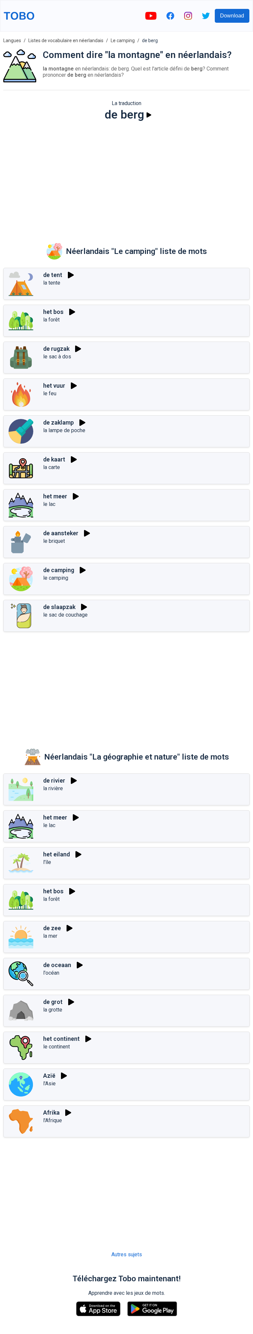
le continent (56, 1046)
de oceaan (57, 964)
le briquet (54, 541)
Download (232, 15)
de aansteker (60, 533)
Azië (49, 1075)
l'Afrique (52, 1120)
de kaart (54, 459)
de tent (52, 274)
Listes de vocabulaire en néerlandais (65, 40)
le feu (49, 393)
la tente (51, 283)
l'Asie (49, 1083)
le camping (55, 578)
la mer (50, 936)
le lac (49, 504)
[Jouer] (149, 115)
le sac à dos (57, 356)
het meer (55, 496)
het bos (53, 311)
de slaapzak (59, 606)
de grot (53, 1001)
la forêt (51, 320)
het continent (61, 1038)
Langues (12, 40)
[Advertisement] (126, 177)
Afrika (51, 1112)
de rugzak (56, 348)
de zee (52, 928)
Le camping (123, 40)
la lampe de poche (64, 430)
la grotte (52, 1010)
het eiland (56, 854)
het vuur (54, 385)
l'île (47, 862)
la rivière (53, 788)
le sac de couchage (65, 615)
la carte (51, 467)
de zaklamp (58, 422)
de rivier (54, 780)
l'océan (51, 973)
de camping (58, 570)
